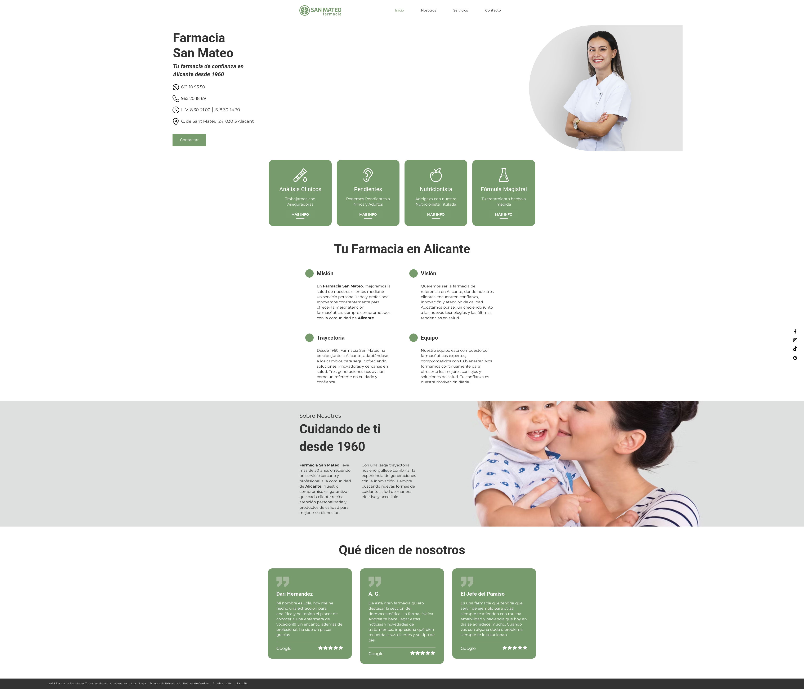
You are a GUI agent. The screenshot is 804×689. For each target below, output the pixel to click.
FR (245, 683)
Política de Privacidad (165, 683)
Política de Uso (223, 683)
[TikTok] (795, 349)
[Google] (795, 358)
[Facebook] (795, 331)
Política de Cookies (196, 683)
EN (239, 683)
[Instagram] (795, 340)
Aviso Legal (139, 683)
